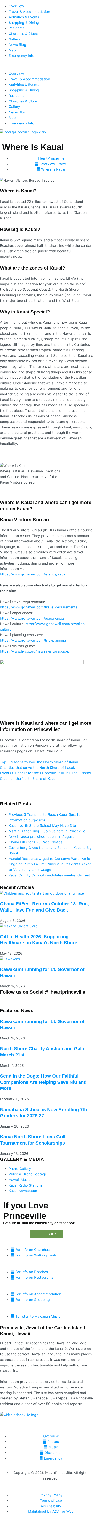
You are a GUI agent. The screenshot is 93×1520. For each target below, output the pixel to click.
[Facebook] (5, 1000)
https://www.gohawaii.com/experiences (32, 618)
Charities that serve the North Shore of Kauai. (37, 767)
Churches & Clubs (23, 33)
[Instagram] (17, 1000)
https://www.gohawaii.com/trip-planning (33, 640)
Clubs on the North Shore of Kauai (28, 778)
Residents (16, 28)
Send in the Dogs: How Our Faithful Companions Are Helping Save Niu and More (43, 1082)
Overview (16, 6)
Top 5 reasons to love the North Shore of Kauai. (39, 762)
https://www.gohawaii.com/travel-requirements (38, 607)
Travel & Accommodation (29, 11)
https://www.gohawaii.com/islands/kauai (33, 574)
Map (12, 50)
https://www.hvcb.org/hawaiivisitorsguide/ (34, 651)
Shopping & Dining (24, 22)
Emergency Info (21, 55)
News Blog (17, 44)
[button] (46, 65)
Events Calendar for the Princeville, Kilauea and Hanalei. (46, 773)
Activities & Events (24, 17)
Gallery (14, 39)
